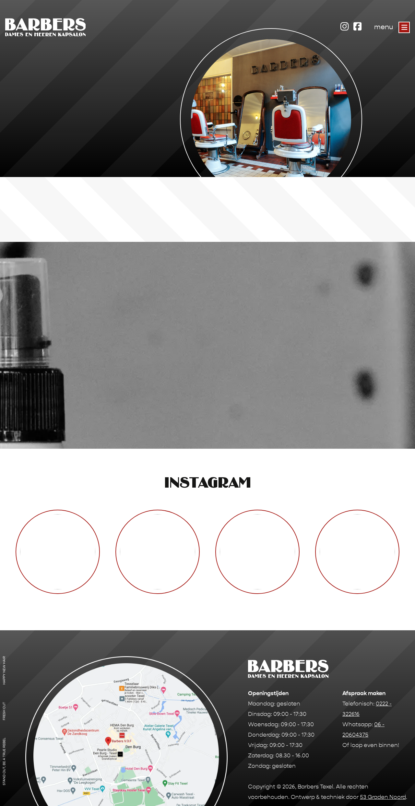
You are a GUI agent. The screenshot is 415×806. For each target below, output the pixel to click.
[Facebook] (357, 26)
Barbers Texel (315, 787)
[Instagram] (344, 26)
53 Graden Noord (383, 797)
